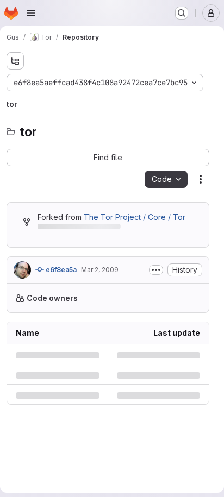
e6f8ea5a (60, 281)
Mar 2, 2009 (100, 281)
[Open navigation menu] (31, 13)
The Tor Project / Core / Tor (131, 217)
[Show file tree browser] (15, 61)
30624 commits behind (75, 228)
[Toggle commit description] (156, 281)
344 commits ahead (155, 228)
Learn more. (120, 332)
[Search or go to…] (181, 13)
